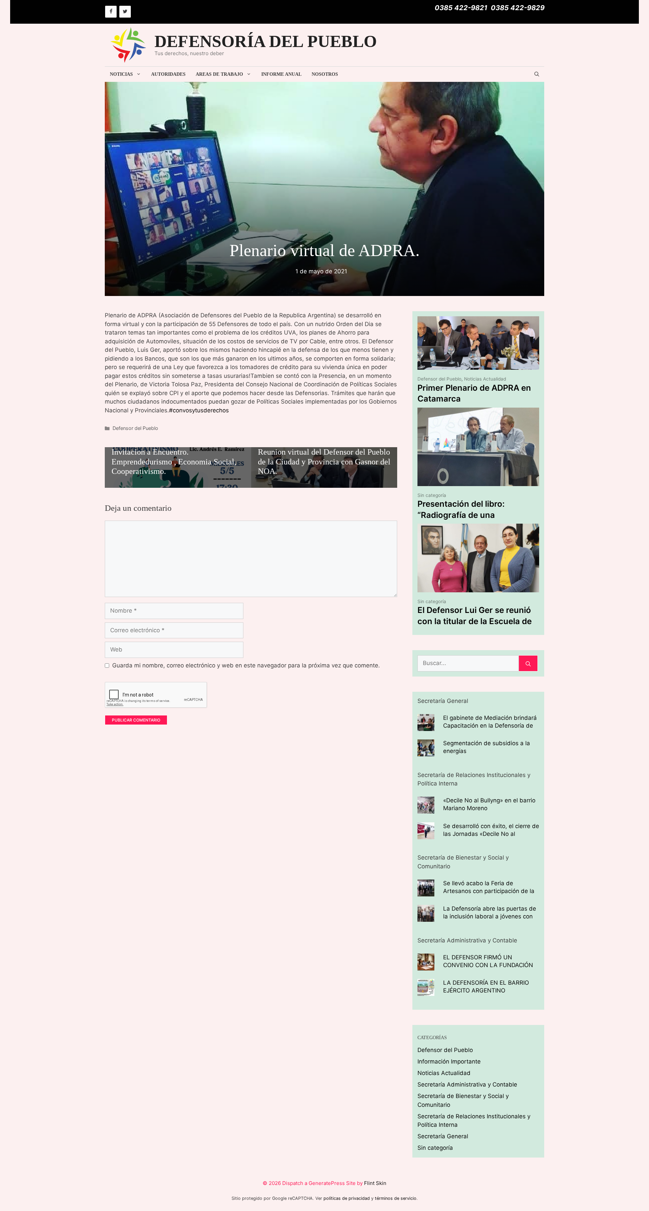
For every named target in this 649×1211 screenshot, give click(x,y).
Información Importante (449, 1061)
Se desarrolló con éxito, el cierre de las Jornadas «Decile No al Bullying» (491, 834)
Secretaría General (442, 1136)
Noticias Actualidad (485, 379)
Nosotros (325, 74)
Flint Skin (375, 1183)
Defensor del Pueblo (135, 428)
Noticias (121, 74)
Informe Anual (281, 74)
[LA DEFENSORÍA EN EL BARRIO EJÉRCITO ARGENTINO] (425, 991)
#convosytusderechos (199, 410)
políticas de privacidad (346, 1198)
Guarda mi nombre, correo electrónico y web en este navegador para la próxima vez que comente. (246, 665)
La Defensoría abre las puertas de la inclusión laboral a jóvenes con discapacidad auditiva (489, 916)
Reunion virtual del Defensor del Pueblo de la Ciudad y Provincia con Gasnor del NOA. (324, 462)
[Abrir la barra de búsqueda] (536, 74)
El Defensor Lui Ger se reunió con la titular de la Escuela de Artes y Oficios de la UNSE (474, 621)
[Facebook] (111, 12)
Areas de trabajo (219, 74)
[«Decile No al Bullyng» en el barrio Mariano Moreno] (425, 809)
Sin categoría (431, 495)
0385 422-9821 (461, 8)
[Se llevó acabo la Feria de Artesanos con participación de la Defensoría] (425, 891)
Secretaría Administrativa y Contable (467, 1084)
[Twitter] (125, 12)
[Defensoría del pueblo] (128, 44)
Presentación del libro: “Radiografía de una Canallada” (461, 515)
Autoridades (168, 74)
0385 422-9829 (518, 8)
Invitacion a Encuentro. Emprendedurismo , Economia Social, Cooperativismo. (174, 462)
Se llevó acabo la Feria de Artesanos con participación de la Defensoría (488, 891)
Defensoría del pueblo (265, 41)
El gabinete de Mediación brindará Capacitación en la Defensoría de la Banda (490, 725)
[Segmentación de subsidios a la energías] (425, 752)
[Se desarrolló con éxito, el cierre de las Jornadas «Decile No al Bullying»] (425, 834)
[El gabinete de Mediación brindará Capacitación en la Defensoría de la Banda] (425, 726)
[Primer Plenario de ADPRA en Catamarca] (478, 365)
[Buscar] (528, 663)
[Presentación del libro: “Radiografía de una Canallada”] (478, 481)
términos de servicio (395, 1198)
